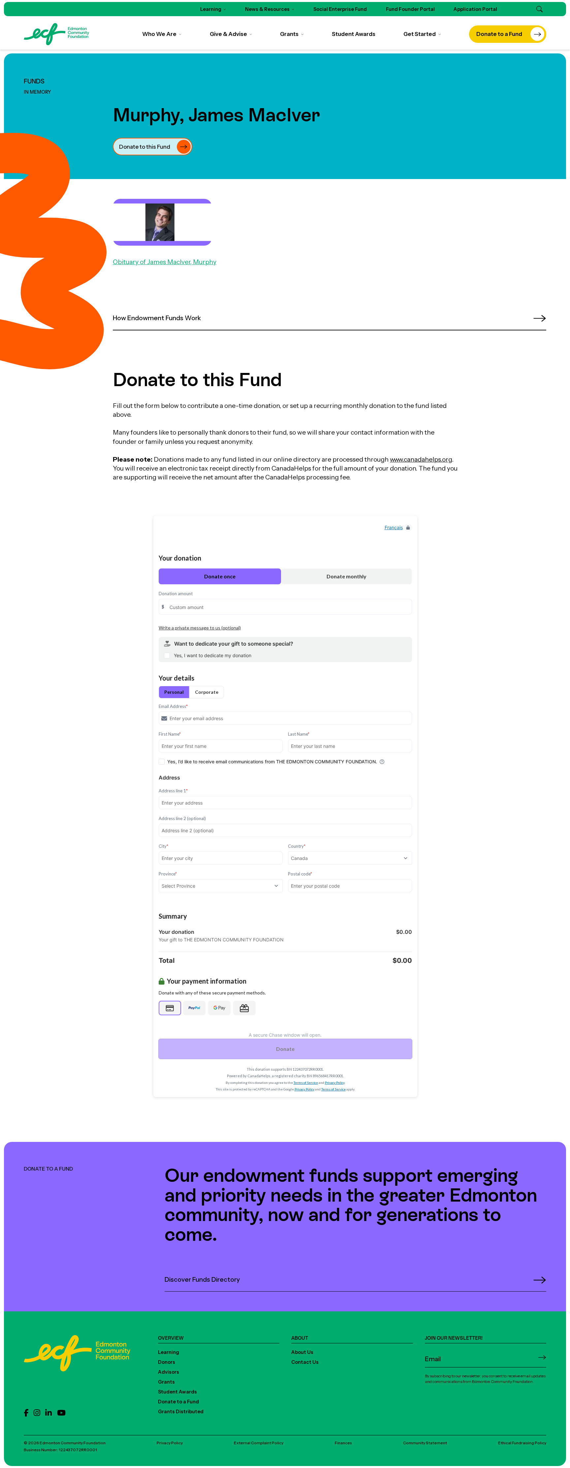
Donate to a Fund (178, 1402)
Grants (166, 1382)
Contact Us (305, 1362)
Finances (343, 1442)
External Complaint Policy (258, 1442)
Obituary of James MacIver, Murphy (164, 262)
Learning (168, 1352)
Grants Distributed (181, 1412)
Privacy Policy (170, 1442)
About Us (302, 1352)
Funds (34, 81)
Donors (166, 1362)
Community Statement (425, 1442)
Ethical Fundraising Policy (522, 1442)
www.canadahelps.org (421, 459)
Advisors (168, 1372)
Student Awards (177, 1392)
